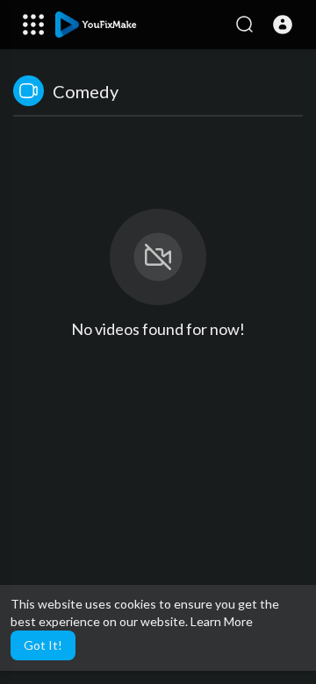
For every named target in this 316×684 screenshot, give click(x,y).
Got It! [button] (43, 645)
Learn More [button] (221, 621)
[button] (282, 24)
